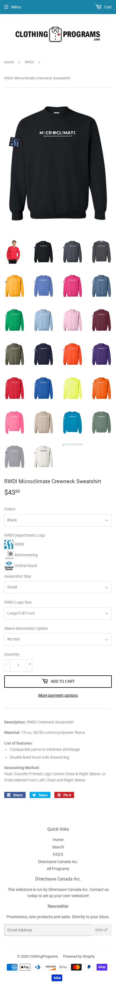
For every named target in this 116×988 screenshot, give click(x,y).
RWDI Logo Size (18, 602)
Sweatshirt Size (17, 576)
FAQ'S (58, 854)
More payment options (58, 695)
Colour (10, 509)
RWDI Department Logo (24, 535)
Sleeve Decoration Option (26, 628)
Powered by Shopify (79, 956)
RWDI (29, 62)
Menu (16, 7)
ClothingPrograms (44, 956)
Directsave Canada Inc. (58, 861)
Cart (107, 7)
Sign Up (101, 930)
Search (58, 847)
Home (9, 62)
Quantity (11, 654)
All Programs (58, 868)
